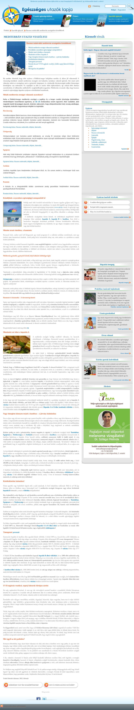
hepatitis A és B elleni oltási (47, 526)
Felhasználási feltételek (106, 468)
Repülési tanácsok (124, 95)
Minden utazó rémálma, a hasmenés (39, 52)
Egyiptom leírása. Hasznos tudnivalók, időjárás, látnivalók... (21, 161)
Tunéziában (75, 432)
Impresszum (93, 468)
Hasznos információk (98, 133)
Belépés (85, 466)
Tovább (126, 69)
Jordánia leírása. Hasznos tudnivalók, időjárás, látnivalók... (21, 177)
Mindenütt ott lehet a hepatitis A (38, 54)
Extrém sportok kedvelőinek (107, 360)
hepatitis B (6, 490)
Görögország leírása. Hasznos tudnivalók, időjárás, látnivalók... (22, 145)
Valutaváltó (89, 21)
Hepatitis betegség (107, 265)
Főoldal (6, 30)
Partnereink (110, 466)
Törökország (17, 435)
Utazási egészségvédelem (42, 16)
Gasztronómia (95, 147)
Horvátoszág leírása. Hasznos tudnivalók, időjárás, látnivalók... (22, 127)
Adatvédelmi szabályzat (123, 466)
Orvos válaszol (107, 335)
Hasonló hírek (107, 46)
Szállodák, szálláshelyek (98, 142)
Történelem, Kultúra (97, 144)
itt (28, 328)
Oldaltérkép (96, 6)
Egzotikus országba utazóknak (118, 19)
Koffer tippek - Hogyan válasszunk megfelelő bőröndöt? (102, 50)
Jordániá (29, 435)
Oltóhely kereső (38, 21)
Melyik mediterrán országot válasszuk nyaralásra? (43, 47)
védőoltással (69, 472)
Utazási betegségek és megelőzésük (43, 19)
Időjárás (82, 21)
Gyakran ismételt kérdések (107, 197)
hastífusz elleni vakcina (13, 570)
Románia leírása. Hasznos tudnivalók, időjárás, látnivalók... (21, 193)
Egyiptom (6, 435)
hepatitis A (46, 219)
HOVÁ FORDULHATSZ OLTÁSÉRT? (62, 685)
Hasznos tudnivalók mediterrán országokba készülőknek (45, 30)
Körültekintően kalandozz (36, 59)
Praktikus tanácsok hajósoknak (107, 289)
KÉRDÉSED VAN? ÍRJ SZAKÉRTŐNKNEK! (24, 685)
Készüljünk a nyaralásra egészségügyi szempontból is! (45, 50)
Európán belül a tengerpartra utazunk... (102, 207)
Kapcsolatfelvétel (120, 468)
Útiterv (75, 16)
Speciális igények (115, 16)
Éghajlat (93, 137)
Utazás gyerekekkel (107, 313)
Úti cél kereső (77, 19)
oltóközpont (50, 528)
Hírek (103, 466)
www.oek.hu (59, 207)
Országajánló (107, 102)
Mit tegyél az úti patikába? (36, 69)
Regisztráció (122, 10)
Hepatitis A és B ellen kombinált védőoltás (58, 407)
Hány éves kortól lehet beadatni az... (101, 212)
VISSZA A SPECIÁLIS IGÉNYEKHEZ (14, 706)
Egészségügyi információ (99, 128)
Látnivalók (94, 135)
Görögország (7, 279)
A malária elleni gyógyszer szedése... (101, 202)
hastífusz (53, 435)
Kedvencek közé (95, 466)
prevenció (16, 532)
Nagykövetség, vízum (98, 140)
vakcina (5, 405)
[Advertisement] (107, 174)
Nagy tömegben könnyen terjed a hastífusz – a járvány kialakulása (48, 57)
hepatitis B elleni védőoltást (48, 556)
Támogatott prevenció (35, 62)
